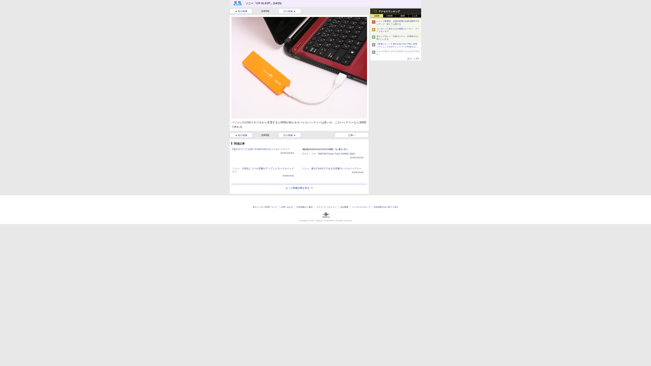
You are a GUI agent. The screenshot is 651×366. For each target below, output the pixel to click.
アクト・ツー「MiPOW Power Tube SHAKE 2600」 (329, 153)
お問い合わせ (287, 207)
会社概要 (344, 207)
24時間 (389, 16)
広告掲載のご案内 (305, 207)
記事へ (351, 135)
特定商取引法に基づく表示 (386, 207)
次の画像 (288, 11)
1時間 (376, 16)
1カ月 (415, 16)
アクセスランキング (389, 11)
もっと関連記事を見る (297, 188)
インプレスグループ (361, 207)
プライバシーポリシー (326, 207)
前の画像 (242, 11)
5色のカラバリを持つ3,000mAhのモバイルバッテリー (261, 149)
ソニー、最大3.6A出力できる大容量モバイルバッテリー (331, 168)
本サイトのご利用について (265, 207)
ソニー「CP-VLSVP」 (259, 3)
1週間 (402, 16)
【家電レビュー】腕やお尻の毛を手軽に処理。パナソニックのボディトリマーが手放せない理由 (398, 47)
